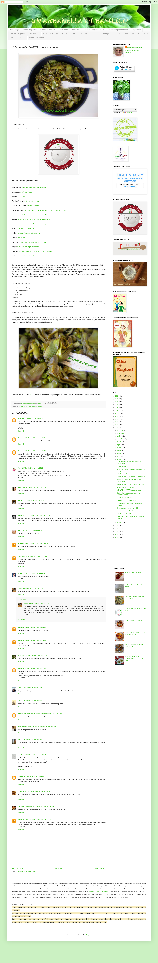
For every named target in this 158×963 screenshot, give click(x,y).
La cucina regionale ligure (94, 30)
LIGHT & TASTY (122, 474)
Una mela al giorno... (18, 34)
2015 (117, 428)
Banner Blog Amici (30, 30)
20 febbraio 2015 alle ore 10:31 (32, 740)
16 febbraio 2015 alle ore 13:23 (32, 468)
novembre (120, 433)
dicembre (120, 430)
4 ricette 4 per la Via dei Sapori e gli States (131, 484)
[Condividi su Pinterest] (55, 403)
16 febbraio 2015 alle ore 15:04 (39, 515)
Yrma (19, 740)
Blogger (88, 935)
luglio (119, 445)
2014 (117, 526)
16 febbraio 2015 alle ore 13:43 (33, 500)
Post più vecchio (99, 868)
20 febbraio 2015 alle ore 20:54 (34, 776)
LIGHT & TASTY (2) (140, 34)
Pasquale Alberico (24, 791)
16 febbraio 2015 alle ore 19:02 (33, 588)
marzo (119, 456)
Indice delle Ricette (36, 38)
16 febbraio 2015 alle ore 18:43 (36, 556)
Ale (19, 530)
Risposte (23, 599)
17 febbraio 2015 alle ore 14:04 (35, 668)
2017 (117, 422)
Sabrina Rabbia (23, 543)
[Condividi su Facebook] (53, 403)
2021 (117, 410)
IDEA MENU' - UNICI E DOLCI (55, 34)
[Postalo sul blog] (48, 403)
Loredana (21, 755)
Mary (19, 468)
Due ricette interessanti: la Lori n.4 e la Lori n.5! (135, 633)
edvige (20, 588)
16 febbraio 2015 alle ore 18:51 (34, 573)
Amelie (20, 500)
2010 (117, 537)
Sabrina (20, 573)
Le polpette (136, 30)
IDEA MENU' (35, 34)
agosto (119, 442)
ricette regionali (32, 406)
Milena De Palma (23, 819)
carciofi (21, 406)
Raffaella (21, 419)
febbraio (120, 459)
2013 (117, 529)
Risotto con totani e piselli (125, 487)
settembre (120, 439)
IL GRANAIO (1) (87, 34)
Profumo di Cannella (25, 806)
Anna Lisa (21, 487)
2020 (117, 413)
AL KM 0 (73, 34)
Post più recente (17, 868)
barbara (20, 776)
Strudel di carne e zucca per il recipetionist (131, 477)
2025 (117, 399)
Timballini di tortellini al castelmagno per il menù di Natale (134, 658)
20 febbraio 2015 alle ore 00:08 (46, 727)
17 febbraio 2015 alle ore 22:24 (32, 701)
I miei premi (63, 30)
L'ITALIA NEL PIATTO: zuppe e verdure (129, 490)
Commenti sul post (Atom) (27, 872)
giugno (119, 448)
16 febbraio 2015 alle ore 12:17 (35, 438)
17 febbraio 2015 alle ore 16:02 (32, 688)
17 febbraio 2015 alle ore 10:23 (36, 655)
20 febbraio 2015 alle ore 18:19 (35, 755)
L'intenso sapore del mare (118, 30)
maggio (119, 450)
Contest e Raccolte (47, 30)
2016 (117, 425)
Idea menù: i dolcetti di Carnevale (128, 511)
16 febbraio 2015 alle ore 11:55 (35, 419)
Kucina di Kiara (23, 515)
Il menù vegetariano (123, 466)
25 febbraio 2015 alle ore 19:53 (40, 819)
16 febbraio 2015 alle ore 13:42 (36, 487)
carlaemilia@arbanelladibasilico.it (98, 891)
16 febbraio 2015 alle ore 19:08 (39, 603)
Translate (129, 113)
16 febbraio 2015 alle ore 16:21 (39, 543)
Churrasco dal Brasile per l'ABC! (127, 508)
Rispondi (21, 431)
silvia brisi (21, 556)
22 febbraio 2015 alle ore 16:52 (41, 791)
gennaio (120, 522)
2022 (117, 407)
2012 (117, 531)
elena (19, 701)
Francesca (21, 655)
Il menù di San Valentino (125, 497)
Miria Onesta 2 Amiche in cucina (29, 714)
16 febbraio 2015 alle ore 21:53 (35, 640)
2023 (117, 405)
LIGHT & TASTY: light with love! (127, 500)
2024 (117, 402)
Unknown (21, 438)
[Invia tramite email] (46, 403)
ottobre (119, 436)
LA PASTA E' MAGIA (18, 38)
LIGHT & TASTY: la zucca (133, 620)
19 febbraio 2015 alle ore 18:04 (51, 714)
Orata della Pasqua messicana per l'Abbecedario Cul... (128, 494)
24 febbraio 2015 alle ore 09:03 (43, 806)
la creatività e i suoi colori (27, 727)
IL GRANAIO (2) (103, 34)
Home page (14, 30)
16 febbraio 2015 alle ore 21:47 (35, 627)
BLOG (32, 395)
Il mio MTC (76, 30)
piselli (25, 406)
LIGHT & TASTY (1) (120, 34)
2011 (117, 534)
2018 (117, 419)
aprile (119, 453)
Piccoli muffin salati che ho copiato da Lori (134, 645)
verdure (39, 406)
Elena (20, 688)
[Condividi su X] (51, 403)
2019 (117, 416)
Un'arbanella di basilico (135, 47)
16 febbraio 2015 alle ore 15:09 (31, 530)
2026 (117, 396)
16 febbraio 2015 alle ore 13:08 (35, 451)
